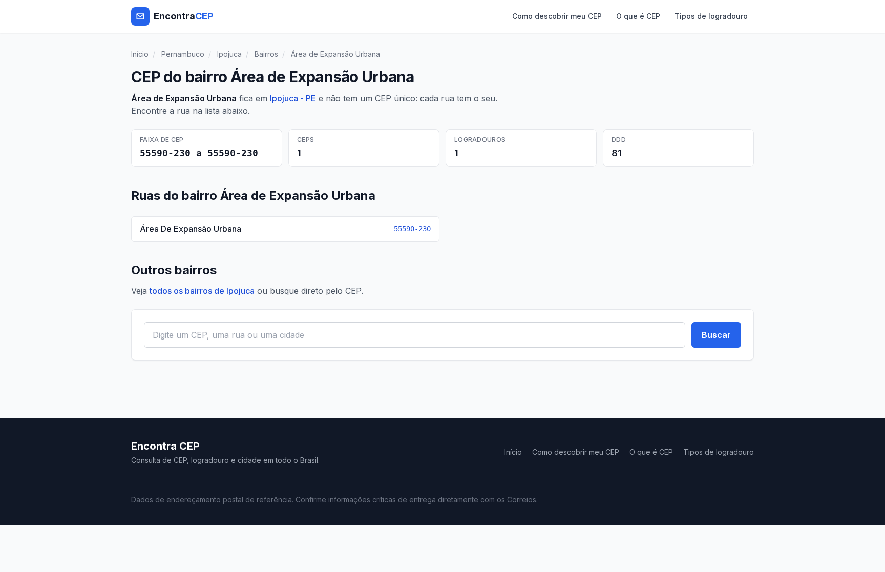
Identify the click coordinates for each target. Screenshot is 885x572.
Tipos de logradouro (711, 16)
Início (140, 54)
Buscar (716, 335)
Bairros (266, 54)
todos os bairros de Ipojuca (202, 291)
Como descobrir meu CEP (557, 16)
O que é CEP (638, 16)
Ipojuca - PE (293, 98)
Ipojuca (229, 54)
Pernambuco (182, 54)
